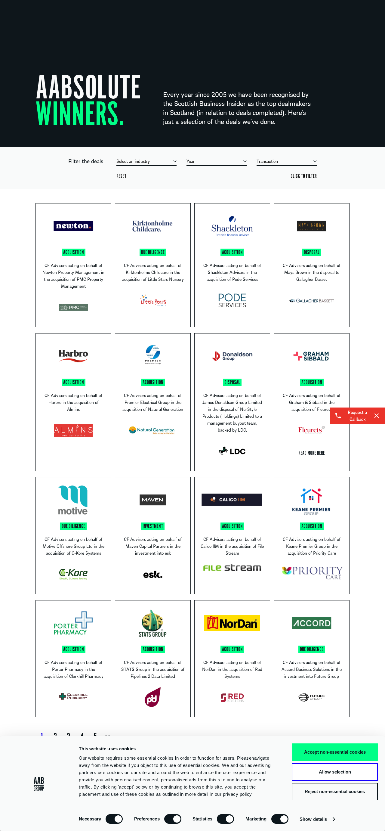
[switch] (172, 818)
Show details (313, 819)
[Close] (376, 415)
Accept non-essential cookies (335, 752)
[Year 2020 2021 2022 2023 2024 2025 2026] (216, 162)
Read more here (311, 453)
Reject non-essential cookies (335, 791)
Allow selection (335, 771)
